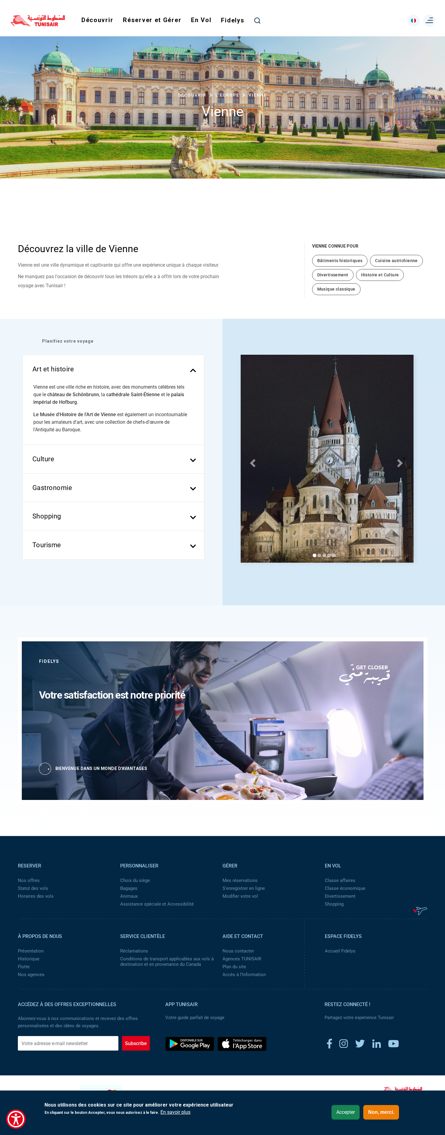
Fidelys (232, 20)
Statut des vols (33, 888)
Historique (28, 959)
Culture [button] (43, 459)
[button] (252, 461)
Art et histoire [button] (53, 369)
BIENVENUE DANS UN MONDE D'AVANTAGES (101, 768)
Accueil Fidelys (340, 951)
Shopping (334, 904)
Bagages (128, 888)
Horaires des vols (36, 896)
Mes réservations (240, 880)
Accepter (345, 1112)
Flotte (24, 966)
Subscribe (136, 1043)
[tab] (113, 369)
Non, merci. (381, 1112)
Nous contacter (238, 951)
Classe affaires (340, 880)
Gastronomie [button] (52, 488)
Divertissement (340, 896)
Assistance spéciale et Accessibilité (157, 904)
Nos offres (29, 880)
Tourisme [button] (46, 545)
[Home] (38, 24)
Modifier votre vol (240, 896)
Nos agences (31, 974)
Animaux (129, 896)
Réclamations (134, 951)
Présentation (31, 951)
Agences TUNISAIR (241, 959)
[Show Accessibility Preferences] (16, 1119)
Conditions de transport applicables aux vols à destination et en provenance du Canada (167, 961)
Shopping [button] (46, 516)
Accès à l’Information (244, 974)
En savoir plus (175, 1112)
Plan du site (234, 966)
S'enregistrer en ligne (243, 888)
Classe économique (345, 888)
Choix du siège (135, 880)
